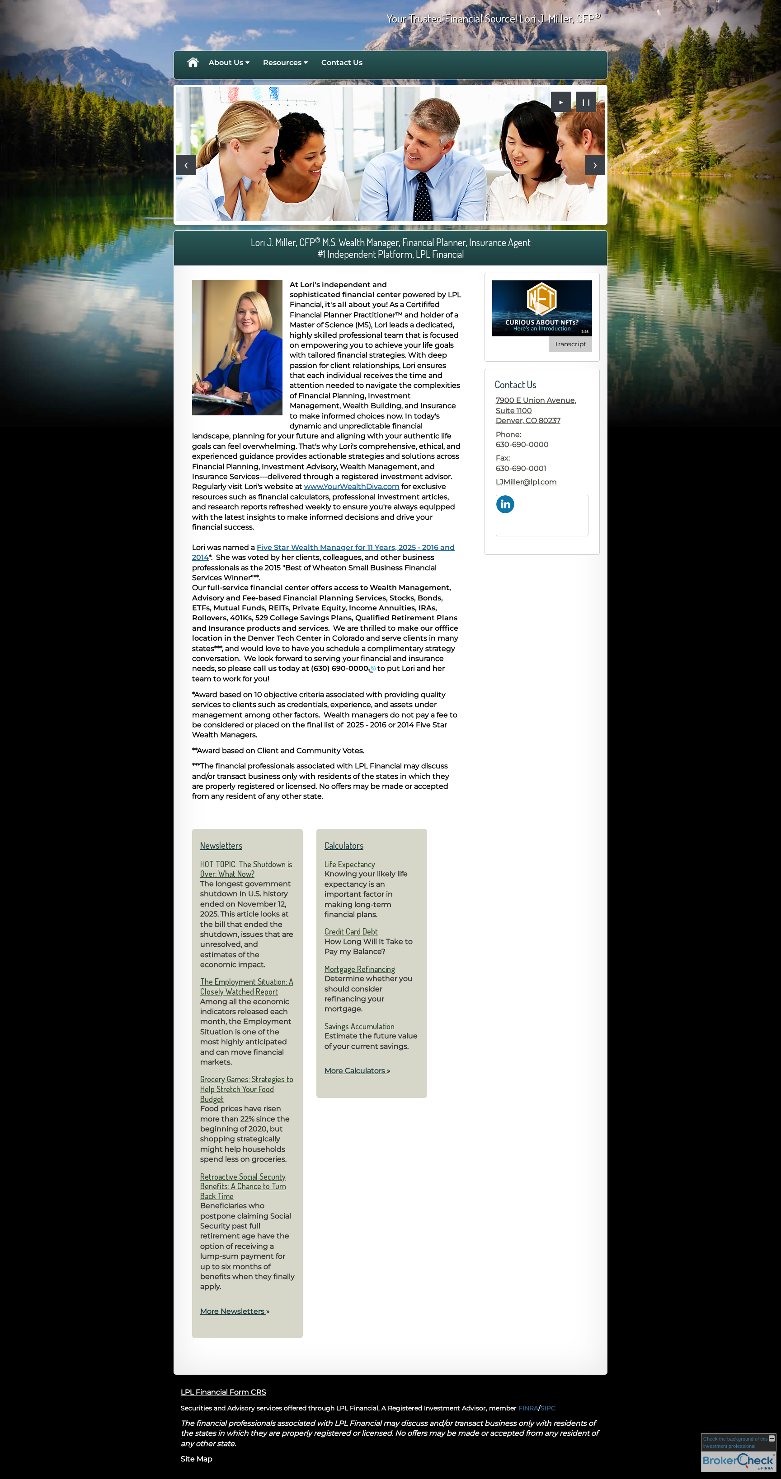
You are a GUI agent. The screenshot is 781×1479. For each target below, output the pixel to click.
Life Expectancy (350, 864)
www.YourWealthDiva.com (352, 486)
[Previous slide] (186, 165)
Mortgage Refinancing (360, 969)
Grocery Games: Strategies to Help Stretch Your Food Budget (246, 1088)
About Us (226, 62)
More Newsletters (235, 1311)
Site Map (196, 1459)
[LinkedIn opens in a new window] (505, 503)
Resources (282, 62)
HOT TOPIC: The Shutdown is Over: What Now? (246, 869)
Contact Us (341, 62)
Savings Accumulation (360, 1026)
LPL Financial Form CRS (223, 1392)
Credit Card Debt (351, 931)
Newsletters (221, 845)
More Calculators (357, 1070)
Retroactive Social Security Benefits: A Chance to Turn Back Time (243, 1186)
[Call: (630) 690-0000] (372, 669)
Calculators (344, 845)
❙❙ (586, 102)
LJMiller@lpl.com (526, 482)
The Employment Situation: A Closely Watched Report (246, 986)
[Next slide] (595, 165)
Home (192, 62)
